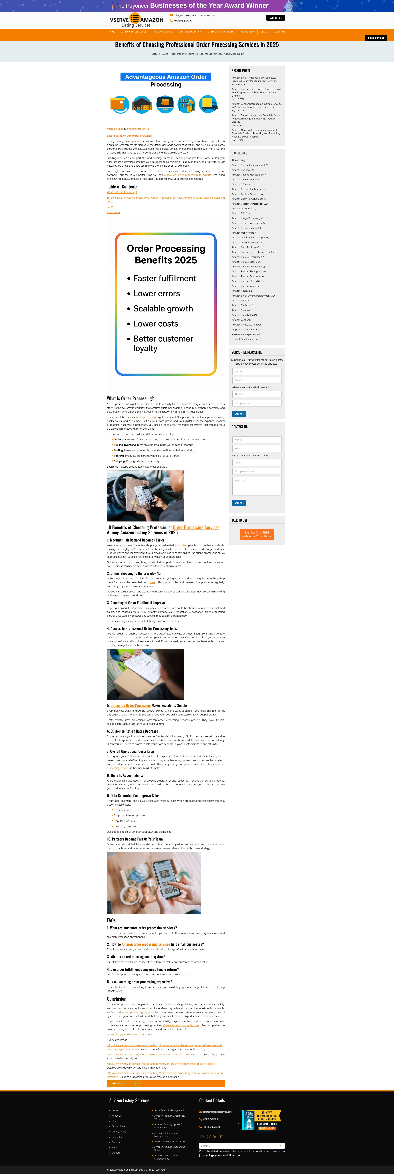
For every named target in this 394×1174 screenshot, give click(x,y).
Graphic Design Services (244, 329)
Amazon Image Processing (246, 218)
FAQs (110, 207)
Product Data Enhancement (246, 339)
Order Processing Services (196, 527)
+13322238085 (182, 20)
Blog (165, 53)
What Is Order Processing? (122, 192)
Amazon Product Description (247, 257)
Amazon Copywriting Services (247, 199)
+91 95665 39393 (211, 1127)
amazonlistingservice (138, 128)
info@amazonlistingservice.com (194, 15)
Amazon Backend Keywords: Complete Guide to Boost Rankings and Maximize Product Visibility (256, 118)
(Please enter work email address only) (251, 387)
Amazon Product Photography (248, 271)
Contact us (275, 17)
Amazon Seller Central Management (251, 295)
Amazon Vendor (240, 320)
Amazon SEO (238, 300)
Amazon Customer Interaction (247, 203)
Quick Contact (376, 38)
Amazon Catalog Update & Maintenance (168, 1126)
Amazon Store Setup (243, 315)
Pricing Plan (247, 31)
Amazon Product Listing (244, 262)
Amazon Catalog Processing (246, 179)
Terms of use (118, 1126)
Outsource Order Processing (131, 705)
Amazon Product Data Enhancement (251, 252)
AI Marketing (238, 160)
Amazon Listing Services (244, 228)
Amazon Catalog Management (248, 174)
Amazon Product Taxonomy (246, 276)
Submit (239, 413)
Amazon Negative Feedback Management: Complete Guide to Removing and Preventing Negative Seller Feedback (256, 133)
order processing (146, 417)
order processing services (138, 1012)
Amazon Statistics (241, 305)
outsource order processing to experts (187, 175)
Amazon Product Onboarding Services (169, 1149)
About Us (279, 31)
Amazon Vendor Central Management (167, 1157)
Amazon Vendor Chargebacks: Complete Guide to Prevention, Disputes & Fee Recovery (257, 106)
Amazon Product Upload (245, 281)
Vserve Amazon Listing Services (181, 1025)
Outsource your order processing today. (130, 1034)
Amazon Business (241, 170)
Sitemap (116, 1153)
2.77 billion (181, 545)
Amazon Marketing (242, 232)
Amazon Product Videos (244, 286)
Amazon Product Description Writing (169, 1117)
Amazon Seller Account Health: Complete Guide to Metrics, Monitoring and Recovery (254, 79)
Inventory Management (244, 334)
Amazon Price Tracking (244, 247)
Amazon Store (239, 310)
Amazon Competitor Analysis (247, 189)
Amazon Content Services (245, 194)
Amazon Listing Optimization (247, 223)
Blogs (264, 31)
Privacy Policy (119, 1131)
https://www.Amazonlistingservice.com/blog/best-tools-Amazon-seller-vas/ (151, 1054)
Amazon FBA (238, 213)
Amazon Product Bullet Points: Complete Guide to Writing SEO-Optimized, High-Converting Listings (257, 92)
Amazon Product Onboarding (247, 266)
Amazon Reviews (241, 290)
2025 (152, 582)
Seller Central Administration (169, 1141)
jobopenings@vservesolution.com (219, 1155)
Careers (116, 1142)
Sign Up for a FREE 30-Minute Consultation (257, 534)
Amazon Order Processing (245, 242)
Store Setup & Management (169, 1110)
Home (112, 31)
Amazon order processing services (146, 944)
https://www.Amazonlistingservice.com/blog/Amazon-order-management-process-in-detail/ (161, 1063)
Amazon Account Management (248, 165)
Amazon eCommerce (243, 208)
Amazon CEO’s (239, 184)
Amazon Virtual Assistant (245, 324)
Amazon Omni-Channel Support (249, 237)
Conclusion (113, 212)
